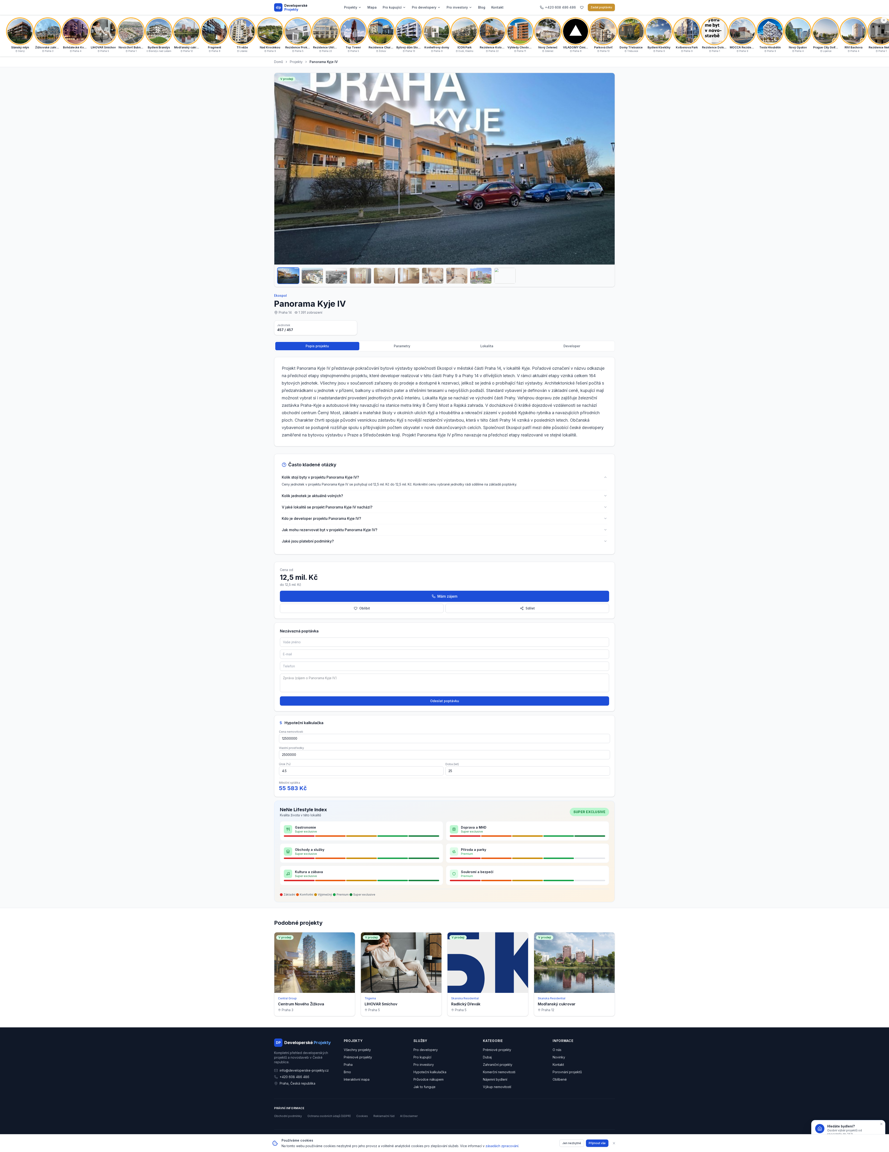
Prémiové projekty (358, 1057)
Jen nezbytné (571, 1143)
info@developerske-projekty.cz (304, 1070)
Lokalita (486, 346)
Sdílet (530, 608)
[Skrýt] (884, 20)
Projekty (350, 7)
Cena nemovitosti (291, 731)
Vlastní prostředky (291, 748)
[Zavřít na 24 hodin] (881, 1124)
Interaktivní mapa (356, 1079)
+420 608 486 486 (294, 1077)
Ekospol (280, 295)
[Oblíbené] (582, 7)
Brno (347, 1072)
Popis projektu (317, 346)
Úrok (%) (285, 764)
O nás (557, 1050)
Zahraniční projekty (497, 1065)
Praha (348, 1065)
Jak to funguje (424, 1087)
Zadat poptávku (601, 7)
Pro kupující (392, 7)
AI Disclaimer (409, 1116)
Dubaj (487, 1057)
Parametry (402, 346)
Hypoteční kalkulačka (429, 1072)
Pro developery (424, 7)
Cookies (362, 1116)
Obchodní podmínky (288, 1116)
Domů (278, 62)
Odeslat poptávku (444, 701)
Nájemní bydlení (495, 1079)
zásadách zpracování (501, 1146)
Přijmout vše (597, 1143)
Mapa (372, 7)
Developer (571, 346)
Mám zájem (447, 596)
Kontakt (497, 7)
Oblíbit (364, 608)
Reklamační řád (383, 1116)
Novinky (559, 1057)
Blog (481, 7)
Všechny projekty (357, 1050)
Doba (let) (452, 764)
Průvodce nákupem (428, 1079)
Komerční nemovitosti (499, 1072)
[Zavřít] (614, 1143)
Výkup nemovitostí (497, 1087)
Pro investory (457, 7)
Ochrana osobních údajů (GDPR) (329, 1116)
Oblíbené (560, 1079)
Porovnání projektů (567, 1072)
